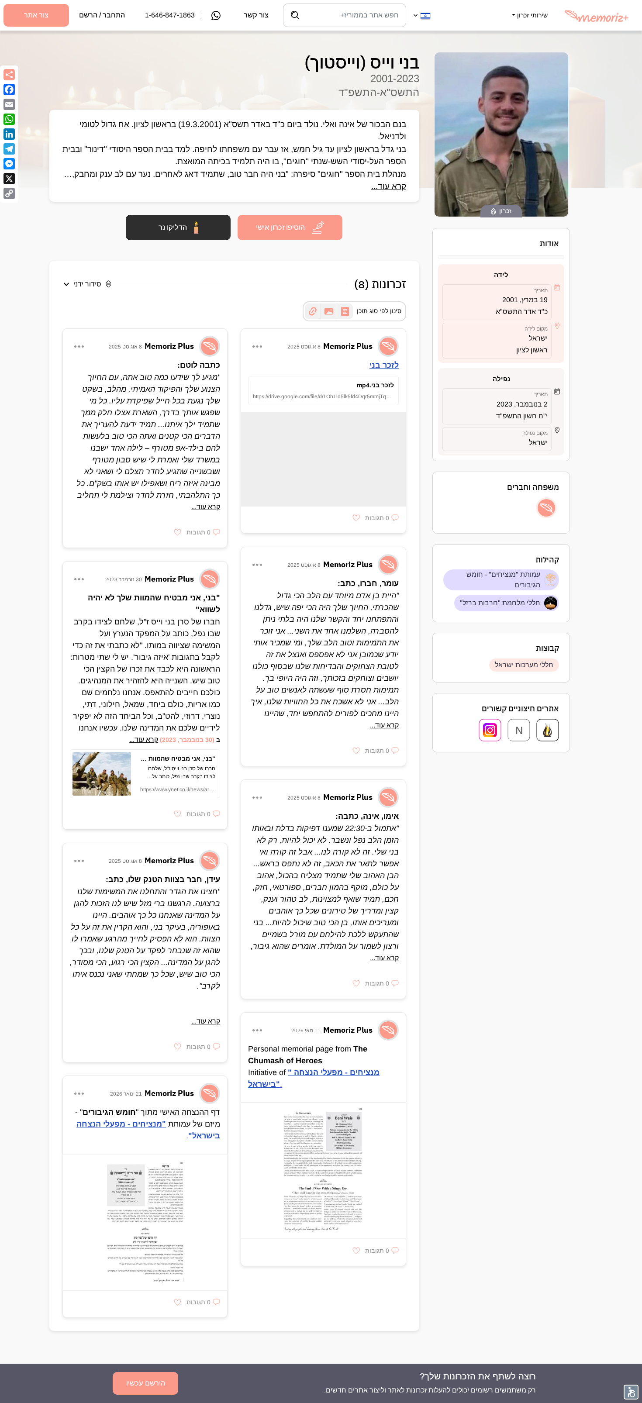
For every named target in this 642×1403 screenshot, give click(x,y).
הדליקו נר (173, 227)
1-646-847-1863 (170, 15)
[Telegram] (9, 148)
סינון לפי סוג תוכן (379, 310)
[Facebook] (9, 89)
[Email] (9, 104)
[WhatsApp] (9, 119)
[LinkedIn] (9, 134)
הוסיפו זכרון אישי (280, 227)
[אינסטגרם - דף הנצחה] (490, 730)
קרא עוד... (388, 186)
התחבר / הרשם (102, 15)
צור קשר (256, 15)
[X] (9, 178)
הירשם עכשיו (145, 1383)
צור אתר (36, 15)
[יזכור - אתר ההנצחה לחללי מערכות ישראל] (547, 730)
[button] (529, 10)
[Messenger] (9, 163)
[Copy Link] (9, 193)
